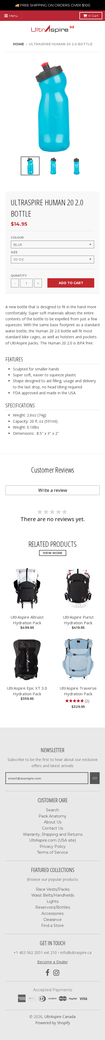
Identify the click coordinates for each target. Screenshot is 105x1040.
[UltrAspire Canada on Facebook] (48, 973)
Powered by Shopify (52, 1022)
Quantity (19, 275)
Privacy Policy (53, 846)
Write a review (52, 490)
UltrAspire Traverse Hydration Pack (78, 690)
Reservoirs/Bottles (52, 907)
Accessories (52, 913)
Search (52, 810)
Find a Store (52, 925)
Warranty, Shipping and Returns (52, 834)
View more (52, 553)
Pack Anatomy (52, 816)
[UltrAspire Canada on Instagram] (56, 973)
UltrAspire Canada (60, 1016)
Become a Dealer (52, 961)
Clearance (52, 919)
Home (18, 44)
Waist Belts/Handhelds (52, 895)
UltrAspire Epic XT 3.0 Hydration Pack (27, 690)
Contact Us (52, 828)
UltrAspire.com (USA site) (52, 840)
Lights (52, 901)
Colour (17, 237)
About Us (52, 822)
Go (95, 778)
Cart (93, 16)
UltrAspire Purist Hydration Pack (78, 619)
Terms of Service (52, 852)
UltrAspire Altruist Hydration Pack (27, 619)
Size (14, 252)
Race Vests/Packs (52, 889)
